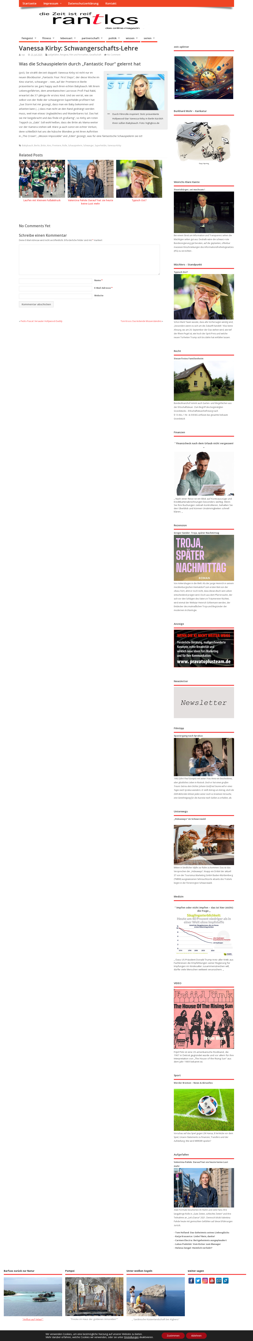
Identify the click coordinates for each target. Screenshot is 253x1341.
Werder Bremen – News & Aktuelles (193, 1082)
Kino (49, 145)
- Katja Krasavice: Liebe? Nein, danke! (194, 1236)
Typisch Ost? (139, 200)
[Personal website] (226, 1281)
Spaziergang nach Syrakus (188, 735)
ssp (23, 54)
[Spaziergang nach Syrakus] (204, 757)
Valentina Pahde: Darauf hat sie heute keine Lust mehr (90, 202)
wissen (130, 38)
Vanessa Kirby (114, 145)
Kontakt (111, 3)
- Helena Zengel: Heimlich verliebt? (193, 1247)
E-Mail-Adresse (103, 287)
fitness (46, 38)
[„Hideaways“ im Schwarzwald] (204, 845)
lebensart (66, 38)
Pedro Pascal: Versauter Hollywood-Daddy (41, 321)
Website (98, 295)
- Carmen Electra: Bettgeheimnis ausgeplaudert (200, 1240)
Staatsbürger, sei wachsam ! (189, 189)
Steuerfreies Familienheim (188, 358)
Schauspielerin (75, 145)
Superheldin (101, 145)
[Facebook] (191, 1281)
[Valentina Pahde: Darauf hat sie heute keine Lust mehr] (204, 1188)
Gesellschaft (95, 54)
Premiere (56, 145)
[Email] (219, 1281)
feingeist (27, 38)
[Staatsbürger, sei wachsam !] (204, 212)
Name (98, 280)
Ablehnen (196, 1335)
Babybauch (27, 145)
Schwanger (88, 145)
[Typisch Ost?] (204, 297)
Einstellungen (131, 1337)
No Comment (113, 54)
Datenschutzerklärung (83, 3)
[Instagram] (205, 1281)
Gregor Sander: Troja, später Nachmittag (196, 532)
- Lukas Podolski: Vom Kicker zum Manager (197, 1244)
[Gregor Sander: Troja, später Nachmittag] (204, 558)
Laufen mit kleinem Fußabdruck (42, 200)
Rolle (64, 145)
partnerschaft (90, 38)
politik (113, 38)
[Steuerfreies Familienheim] (204, 381)
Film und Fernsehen (78, 54)
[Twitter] (198, 1281)
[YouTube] (212, 1281)
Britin (43, 145)
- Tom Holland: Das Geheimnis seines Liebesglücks (201, 1232)
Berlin (37, 145)
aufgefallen (53, 54)
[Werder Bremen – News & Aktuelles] (204, 1110)
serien (147, 38)
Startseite (29, 3)
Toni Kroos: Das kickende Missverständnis (141, 321)
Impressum (50, 3)
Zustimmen (173, 1335)
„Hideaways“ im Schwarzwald (190, 819)
